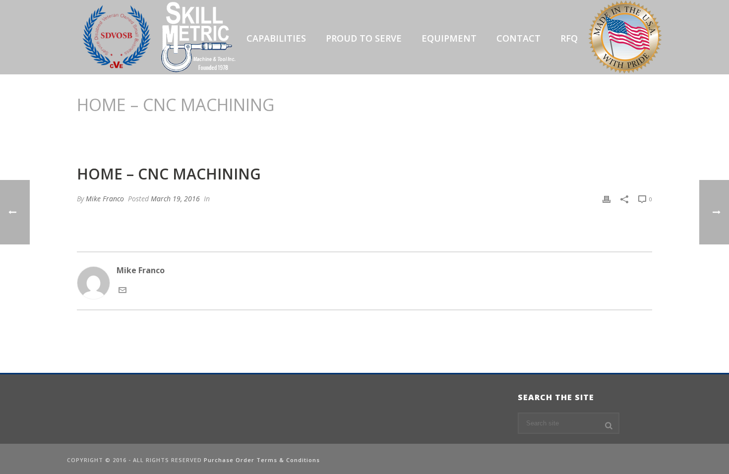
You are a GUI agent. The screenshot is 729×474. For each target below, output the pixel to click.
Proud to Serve (364, 38)
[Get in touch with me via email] (122, 291)
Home (511, 129)
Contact (518, 38)
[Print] (606, 198)
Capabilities (276, 38)
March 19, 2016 (175, 198)
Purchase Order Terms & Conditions (262, 460)
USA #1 (625, 38)
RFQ (569, 38)
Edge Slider (546, 129)
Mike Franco (105, 198)
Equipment (449, 38)
